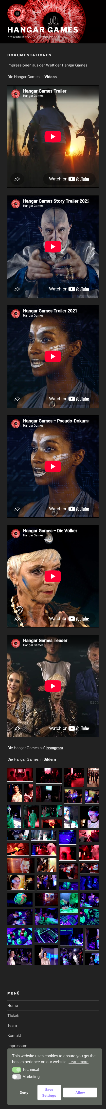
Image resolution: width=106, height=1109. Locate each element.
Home (12, 1005)
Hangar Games (43, 29)
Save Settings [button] (49, 1092)
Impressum (17, 1046)
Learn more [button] (78, 1062)
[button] (20, 775)
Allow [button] (80, 1092)
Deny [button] (24, 1092)
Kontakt (14, 1035)
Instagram (54, 748)
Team (12, 1025)
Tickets (13, 1015)
